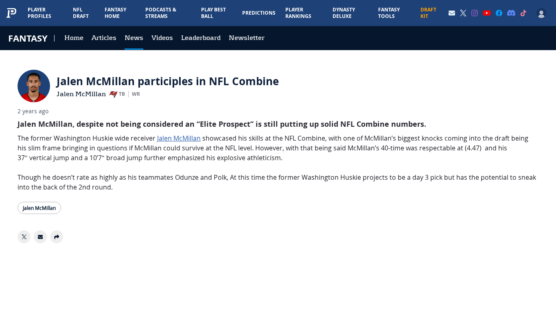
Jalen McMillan (81, 94)
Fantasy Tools (389, 13)
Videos (162, 38)
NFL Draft (81, 13)
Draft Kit (428, 13)
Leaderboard (201, 38)
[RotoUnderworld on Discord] (511, 13)
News (134, 38)
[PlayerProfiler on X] (463, 13)
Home (73, 38)
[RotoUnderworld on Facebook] (499, 13)
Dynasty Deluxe (344, 13)
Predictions (259, 12)
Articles (104, 38)
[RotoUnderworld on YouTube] (487, 13)
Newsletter (247, 38)
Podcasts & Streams (160, 13)
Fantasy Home (115, 13)
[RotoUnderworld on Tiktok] (523, 13)
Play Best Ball (213, 13)
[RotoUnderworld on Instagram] (474, 13)
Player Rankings (298, 13)
